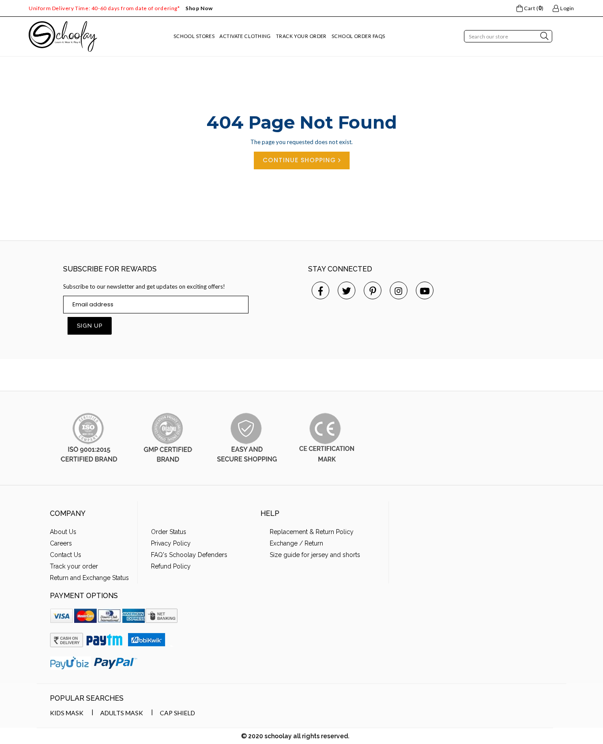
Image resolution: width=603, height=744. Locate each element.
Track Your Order (301, 36)
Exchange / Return (296, 543)
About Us (63, 531)
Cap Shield (177, 713)
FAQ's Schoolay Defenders (189, 554)
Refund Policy (171, 566)
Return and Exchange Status (89, 577)
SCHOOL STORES (194, 36)
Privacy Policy (171, 543)
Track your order (74, 566)
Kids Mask (66, 713)
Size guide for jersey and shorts (315, 554)
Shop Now (199, 8)
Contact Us (65, 554)
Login (566, 8)
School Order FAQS (358, 36)
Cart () (533, 8)
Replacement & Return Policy (312, 531)
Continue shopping (300, 160)
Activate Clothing (245, 36)
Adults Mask (121, 713)
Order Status (168, 531)
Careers (61, 543)
